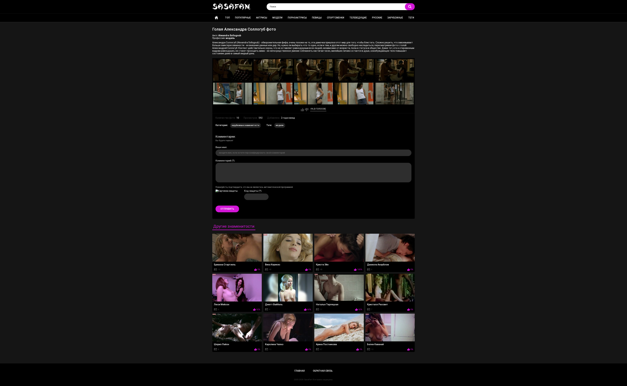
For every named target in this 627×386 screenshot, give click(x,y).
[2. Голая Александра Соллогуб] (273, 70)
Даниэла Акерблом (378, 264)
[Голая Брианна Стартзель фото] (237, 247)
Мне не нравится (306, 109)
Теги (411, 17)
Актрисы (261, 17)
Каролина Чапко (274, 344)
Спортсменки (335, 17)
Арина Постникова (326, 344)
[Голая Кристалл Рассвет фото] (390, 288)
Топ (227, 17)
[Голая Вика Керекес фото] (288, 247)
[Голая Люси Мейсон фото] (237, 288)
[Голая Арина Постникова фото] (339, 327)
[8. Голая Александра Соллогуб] (313, 93)
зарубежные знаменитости (245, 125)
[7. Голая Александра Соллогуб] (273, 93)
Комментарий (223, 160)
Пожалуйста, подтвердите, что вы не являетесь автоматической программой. (254, 187)
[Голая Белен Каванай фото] (390, 327)
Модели (277, 17)
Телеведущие (358, 17)
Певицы (317, 17)
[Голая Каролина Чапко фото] (288, 327)
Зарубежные (395, 17)
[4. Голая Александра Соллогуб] (354, 70)
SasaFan (308, 379)
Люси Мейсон (221, 304)
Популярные (243, 17)
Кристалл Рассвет (377, 304)
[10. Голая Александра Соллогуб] (394, 93)
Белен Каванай (375, 344)
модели (280, 125)
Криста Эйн (322, 264)
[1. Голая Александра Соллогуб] (232, 70)
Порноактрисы (297, 17)
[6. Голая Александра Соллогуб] (232, 93)
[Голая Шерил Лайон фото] (237, 327)
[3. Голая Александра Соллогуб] (313, 70)
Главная (216, 18)
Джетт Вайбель (274, 304)
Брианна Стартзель (225, 264)
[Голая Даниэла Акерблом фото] (390, 247)
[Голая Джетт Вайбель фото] (288, 288)
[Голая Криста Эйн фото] (339, 247)
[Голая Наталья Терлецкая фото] (339, 288)
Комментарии (225, 136)
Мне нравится (302, 109)
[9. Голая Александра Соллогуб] (354, 93)
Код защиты (251, 191)
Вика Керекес (272, 264)
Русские (377, 17)
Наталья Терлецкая (327, 304)
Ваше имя (221, 147)
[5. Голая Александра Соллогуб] (394, 70)
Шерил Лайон (221, 344)
